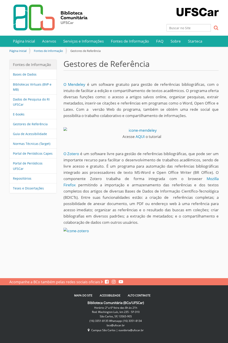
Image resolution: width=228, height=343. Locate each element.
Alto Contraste (139, 295)
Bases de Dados (25, 74)
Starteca (195, 41)
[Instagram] (113, 281)
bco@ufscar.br (116, 325)
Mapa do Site (83, 295)
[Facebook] (107, 281)
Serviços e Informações (83, 41)
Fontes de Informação (130, 41)
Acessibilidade (110, 295)
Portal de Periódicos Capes (33, 153)
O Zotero (71, 153)
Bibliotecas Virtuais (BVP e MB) (32, 87)
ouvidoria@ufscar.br (131, 330)
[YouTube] (119, 281)
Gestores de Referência (30, 124)
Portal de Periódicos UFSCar (28, 165)
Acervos (49, 41)
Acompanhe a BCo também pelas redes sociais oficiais (55, 281)
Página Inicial (24, 41)
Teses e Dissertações (28, 188)
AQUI (140, 136)
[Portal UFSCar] (198, 7)
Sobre (176, 41)
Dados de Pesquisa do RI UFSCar (31, 102)
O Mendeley (74, 84)
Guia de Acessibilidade (30, 134)
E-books (18, 114)
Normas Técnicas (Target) (31, 144)
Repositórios (22, 178)
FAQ (159, 41)
